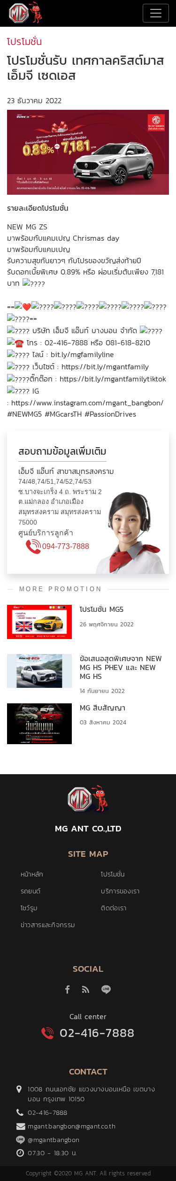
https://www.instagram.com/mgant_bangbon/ (87, 402)
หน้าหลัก (32, 874)
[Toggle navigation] (156, 13)
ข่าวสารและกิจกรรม (48, 925)
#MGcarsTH (63, 413)
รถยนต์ (31, 891)
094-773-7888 (65, 546)
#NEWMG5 (24, 413)
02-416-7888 (97, 1033)
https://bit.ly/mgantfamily (105, 366)
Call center (88, 1016)
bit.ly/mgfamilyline (82, 354)
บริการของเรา (120, 891)
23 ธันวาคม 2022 (34, 100)
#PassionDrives (110, 413)
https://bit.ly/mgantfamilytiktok (113, 378)
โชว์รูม (29, 908)
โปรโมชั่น (112, 874)
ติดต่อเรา (113, 908)
